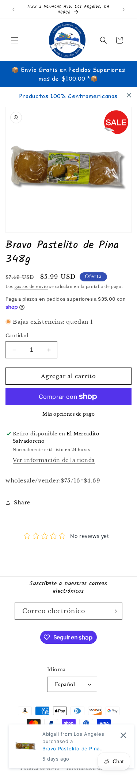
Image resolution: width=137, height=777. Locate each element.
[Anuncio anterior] (13, 9)
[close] (129, 95)
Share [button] (22, 502)
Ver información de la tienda (54, 460)
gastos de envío (31, 286)
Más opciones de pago (68, 414)
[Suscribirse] (114, 611)
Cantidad (16, 335)
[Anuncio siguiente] (123, 9)
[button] (15, 40)
